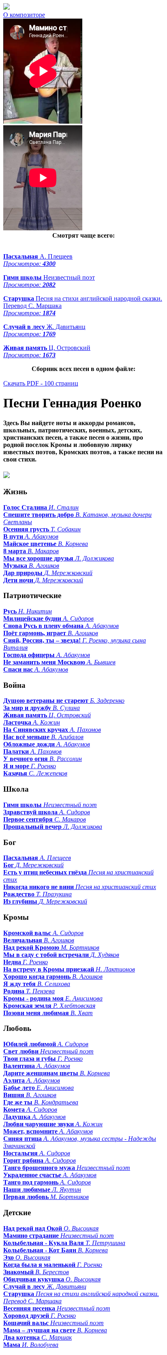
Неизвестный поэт (49, 281)
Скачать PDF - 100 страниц (40, 383)
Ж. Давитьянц (44, 330)
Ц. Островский (46, 351)
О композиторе (24, 14)
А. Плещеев (38, 260)
